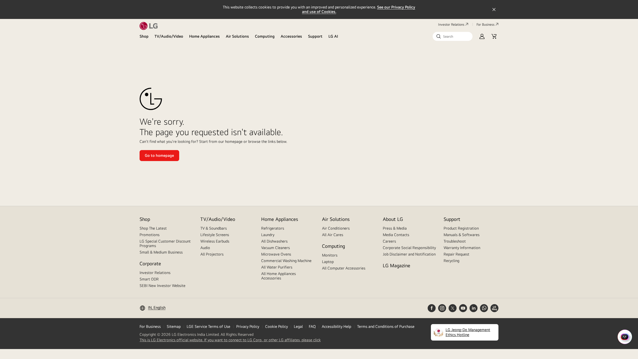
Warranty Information (462, 247)
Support (315, 36)
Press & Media (395, 228)
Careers (389, 241)
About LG (393, 219)
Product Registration (461, 228)
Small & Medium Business (161, 252)
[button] (453, 36)
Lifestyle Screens (214, 234)
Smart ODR (149, 279)
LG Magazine (396, 265)
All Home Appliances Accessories (278, 275)
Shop (144, 36)
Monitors (329, 255)
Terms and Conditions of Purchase (385, 326)
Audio (205, 247)
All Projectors (212, 254)
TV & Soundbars (213, 228)
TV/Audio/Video (169, 36)
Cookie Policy (276, 326)
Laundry (267, 234)
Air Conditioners (336, 228)
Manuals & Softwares (461, 234)
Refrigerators (272, 228)
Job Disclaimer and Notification (409, 254)
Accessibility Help (336, 326)
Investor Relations (451, 24)
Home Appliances (204, 36)
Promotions (150, 234)
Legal (298, 326)
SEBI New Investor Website (162, 285)
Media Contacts (396, 234)
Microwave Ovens (276, 254)
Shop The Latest (153, 228)
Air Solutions (237, 36)
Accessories (291, 36)
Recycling (451, 260)
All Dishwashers (274, 241)
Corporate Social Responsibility (409, 247)
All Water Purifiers (276, 267)
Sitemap (174, 326)
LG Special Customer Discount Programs (165, 243)
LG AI (333, 36)
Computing (265, 36)
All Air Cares (332, 234)
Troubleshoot (455, 241)
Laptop (328, 261)
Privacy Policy (247, 326)
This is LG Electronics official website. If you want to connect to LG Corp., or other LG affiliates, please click (230, 340)
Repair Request (456, 254)
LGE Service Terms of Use (208, 326)
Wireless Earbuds (214, 241)
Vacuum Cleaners (275, 247)
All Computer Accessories (343, 268)
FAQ (312, 326)
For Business (485, 24)
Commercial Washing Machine (286, 260)
